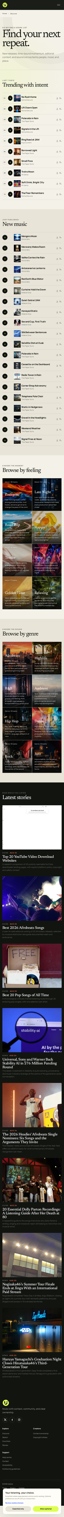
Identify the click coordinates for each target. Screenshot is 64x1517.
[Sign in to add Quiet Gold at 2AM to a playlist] (60, 301)
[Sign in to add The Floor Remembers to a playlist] (60, 194)
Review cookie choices (14, 1503)
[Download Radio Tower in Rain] (57, 376)
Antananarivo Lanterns (33, 268)
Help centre (7, 1457)
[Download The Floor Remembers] (57, 194)
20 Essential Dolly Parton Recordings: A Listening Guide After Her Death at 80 (31, 1213)
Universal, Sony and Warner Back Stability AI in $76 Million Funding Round (29, 1063)
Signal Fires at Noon (31, 439)
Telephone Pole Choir (32, 396)
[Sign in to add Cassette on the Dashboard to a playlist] (60, 365)
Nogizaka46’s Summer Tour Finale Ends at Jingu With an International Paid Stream (29, 1288)
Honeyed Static (29, 310)
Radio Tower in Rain (31, 375)
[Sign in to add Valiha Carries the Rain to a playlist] (60, 259)
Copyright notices (40, 1437)
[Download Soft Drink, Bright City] (57, 183)
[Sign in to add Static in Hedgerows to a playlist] (60, 408)
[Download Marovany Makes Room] (57, 248)
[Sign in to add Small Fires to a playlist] (60, 162)
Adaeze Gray (26, 292)
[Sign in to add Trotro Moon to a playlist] (60, 173)
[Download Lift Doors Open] (57, 109)
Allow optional (46, 1509)
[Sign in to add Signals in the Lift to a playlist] (60, 130)
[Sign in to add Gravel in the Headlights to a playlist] (60, 419)
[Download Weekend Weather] (57, 429)
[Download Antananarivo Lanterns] (57, 269)
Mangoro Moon (29, 236)
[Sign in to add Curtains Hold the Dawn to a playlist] (60, 291)
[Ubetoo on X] (5, 1420)
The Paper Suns (27, 121)
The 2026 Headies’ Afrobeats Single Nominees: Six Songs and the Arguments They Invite (29, 1138)
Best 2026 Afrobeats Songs (23, 928)
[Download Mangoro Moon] (57, 237)
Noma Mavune (27, 100)
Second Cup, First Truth (33, 321)
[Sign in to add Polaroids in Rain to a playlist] (60, 119)
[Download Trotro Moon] (57, 173)
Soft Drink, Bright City (32, 182)
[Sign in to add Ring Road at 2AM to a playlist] (60, 141)
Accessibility (7, 1465)
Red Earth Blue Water (32, 278)
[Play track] (10, 98)
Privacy (12, 1488)
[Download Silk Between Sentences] (57, 333)
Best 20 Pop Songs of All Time (25, 995)
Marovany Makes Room (33, 246)
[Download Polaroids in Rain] (57, 119)
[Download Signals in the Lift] (57, 130)
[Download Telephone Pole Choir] (57, 397)
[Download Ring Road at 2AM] (57, 141)
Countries (6, 1441)
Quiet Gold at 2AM (30, 300)
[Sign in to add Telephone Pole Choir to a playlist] (60, 397)
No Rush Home (28, 96)
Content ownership (41, 1433)
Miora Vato (25, 239)
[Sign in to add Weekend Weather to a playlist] (60, 429)
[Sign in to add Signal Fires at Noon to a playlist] (60, 440)
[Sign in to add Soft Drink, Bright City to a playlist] (60, 183)
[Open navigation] (59, 5)
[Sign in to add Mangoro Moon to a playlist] (60, 237)
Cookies (21, 1488)
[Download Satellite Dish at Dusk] (57, 344)
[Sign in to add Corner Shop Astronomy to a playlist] (60, 387)
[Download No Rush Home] (57, 98)
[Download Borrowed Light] (57, 151)
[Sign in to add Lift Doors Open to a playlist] (60, 109)
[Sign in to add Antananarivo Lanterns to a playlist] (60, 269)
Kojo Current (26, 142)
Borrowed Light (29, 150)
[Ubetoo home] (27, 4)
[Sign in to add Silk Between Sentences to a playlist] (60, 333)
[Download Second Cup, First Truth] (57, 323)
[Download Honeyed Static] (57, 312)
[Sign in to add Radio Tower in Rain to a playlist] (60, 376)
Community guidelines (11, 1469)
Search (5, 1437)
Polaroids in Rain (29, 118)
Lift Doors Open (29, 107)
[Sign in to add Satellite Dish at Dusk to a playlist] (60, 344)
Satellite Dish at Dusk (32, 343)
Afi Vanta (24, 175)
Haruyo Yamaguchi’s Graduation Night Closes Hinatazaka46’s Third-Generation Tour (31, 1363)
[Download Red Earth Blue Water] (57, 280)
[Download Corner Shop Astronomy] (57, 387)
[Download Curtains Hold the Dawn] (57, 291)
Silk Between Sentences (34, 332)
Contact (5, 1461)
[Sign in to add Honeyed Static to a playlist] (60, 312)
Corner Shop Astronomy (33, 385)
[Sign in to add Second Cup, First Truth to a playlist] (60, 323)
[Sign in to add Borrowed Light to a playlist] (60, 151)
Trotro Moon (27, 171)
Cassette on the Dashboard (35, 364)
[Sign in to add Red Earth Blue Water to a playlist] (60, 280)
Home (4, 13)
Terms (4, 1488)
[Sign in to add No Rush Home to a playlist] (60, 98)
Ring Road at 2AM (30, 139)
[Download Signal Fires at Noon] (57, 440)
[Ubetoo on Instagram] (19, 1420)
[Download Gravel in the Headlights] (57, 419)
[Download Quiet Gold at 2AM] (57, 301)
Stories (5, 1445)
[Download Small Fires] (57, 162)
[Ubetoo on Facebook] (12, 1420)
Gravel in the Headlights (33, 417)
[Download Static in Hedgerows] (57, 408)
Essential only (18, 1509)
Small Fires (27, 161)
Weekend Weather (31, 428)
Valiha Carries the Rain (33, 257)
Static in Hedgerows (31, 407)
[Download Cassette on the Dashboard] (57, 365)
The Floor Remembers (32, 193)
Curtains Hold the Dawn (33, 289)
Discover (5, 1433)
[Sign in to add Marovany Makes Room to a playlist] (60, 248)
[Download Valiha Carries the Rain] (57, 259)
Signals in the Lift (30, 129)
